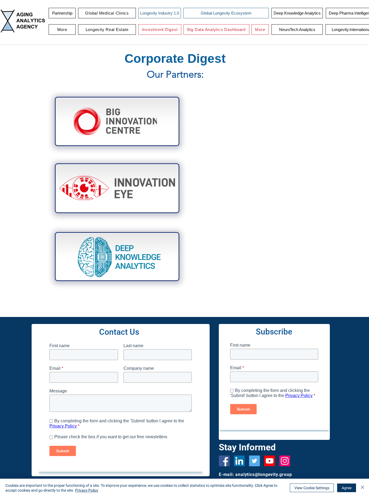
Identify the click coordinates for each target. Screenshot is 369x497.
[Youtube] (269, 460)
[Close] (362, 488)
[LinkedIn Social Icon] (239, 460)
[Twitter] (254, 460)
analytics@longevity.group (263, 474)
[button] (107, 13)
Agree (346, 488)
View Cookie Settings (311, 488)
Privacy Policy (86, 490)
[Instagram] (284, 460)
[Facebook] (224, 460)
